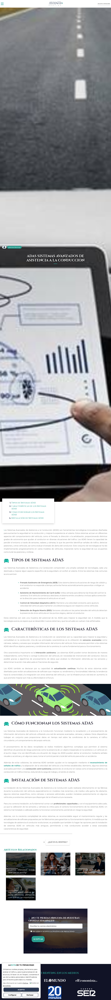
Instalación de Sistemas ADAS (27, 518)
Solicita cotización (104, 3)
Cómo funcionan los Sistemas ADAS (27, 513)
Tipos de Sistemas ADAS (23, 502)
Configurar (12, 995)
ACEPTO (21, 990)
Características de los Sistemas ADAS (28, 507)
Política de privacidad (63, 931)
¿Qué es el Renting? (14, 247)
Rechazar (30, 995)
